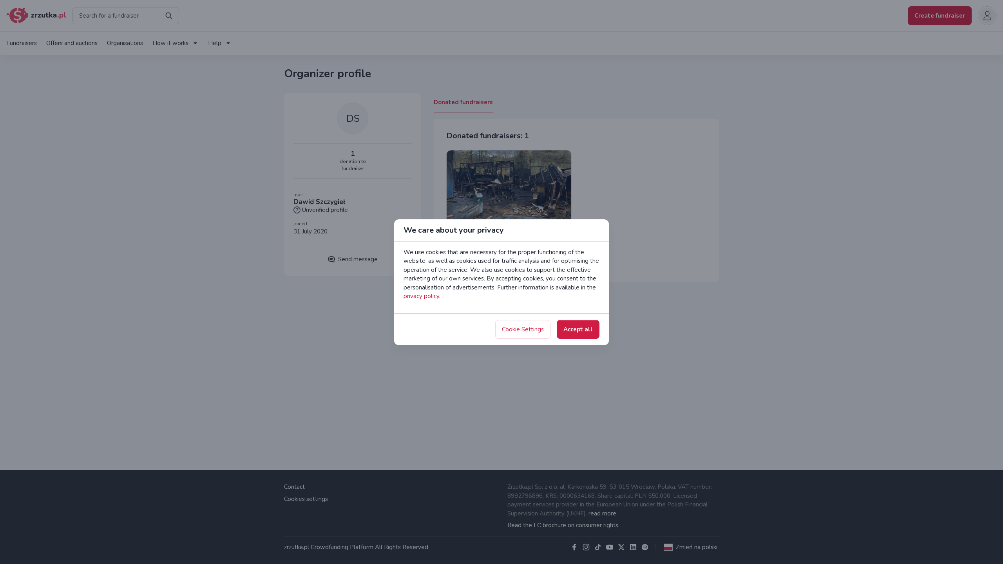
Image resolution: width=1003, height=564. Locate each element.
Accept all (578, 329)
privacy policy (421, 296)
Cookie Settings (523, 329)
